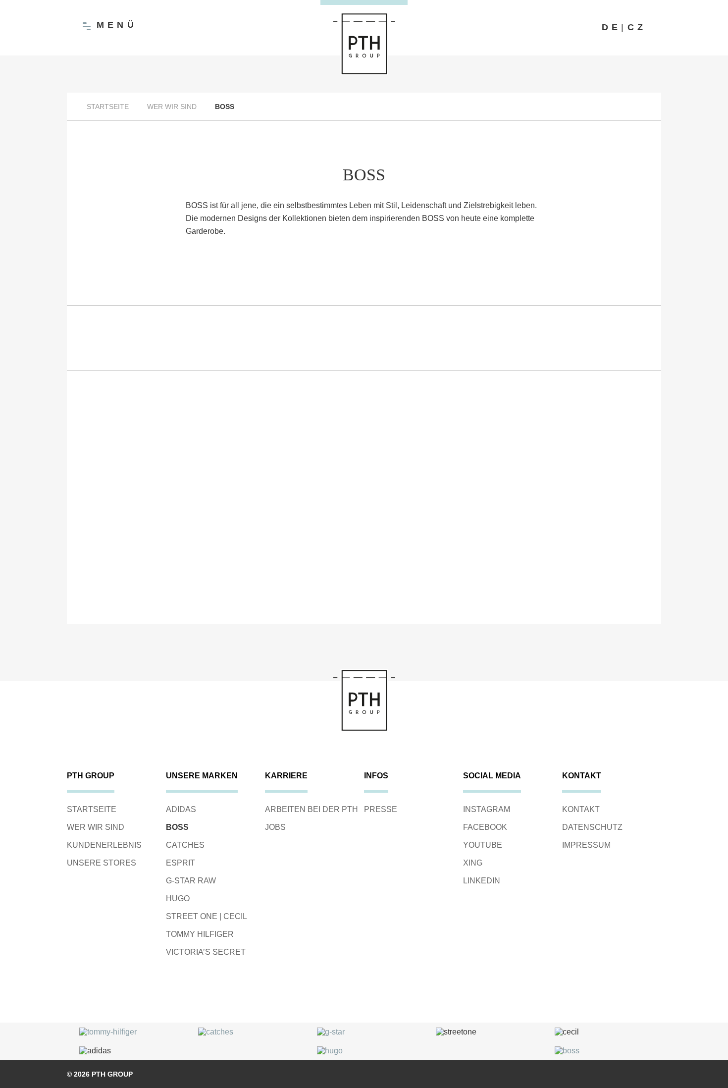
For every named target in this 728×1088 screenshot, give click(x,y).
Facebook (485, 827)
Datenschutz (592, 827)
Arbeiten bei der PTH (311, 809)
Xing (472, 863)
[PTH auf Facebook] (547, 27)
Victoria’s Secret (206, 952)
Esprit (180, 863)
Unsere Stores (101, 863)
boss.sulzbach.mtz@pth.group (171, 655)
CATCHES (185, 845)
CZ (636, 27)
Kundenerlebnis (104, 845)
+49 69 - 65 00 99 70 (171, 641)
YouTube (482, 845)
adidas (181, 809)
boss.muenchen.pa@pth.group (557, 655)
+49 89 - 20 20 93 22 (364, 641)
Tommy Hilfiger (200, 934)
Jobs (275, 827)
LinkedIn (481, 880)
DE (611, 27)
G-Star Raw (191, 880)
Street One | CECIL (206, 916)
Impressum (586, 845)
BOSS (177, 827)
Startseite (108, 106)
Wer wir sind (172, 106)
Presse (380, 809)
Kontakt (581, 809)
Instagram (486, 809)
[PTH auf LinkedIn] (587, 27)
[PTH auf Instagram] (567, 27)
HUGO (178, 898)
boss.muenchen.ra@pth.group (364, 655)
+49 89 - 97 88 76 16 (557, 641)
